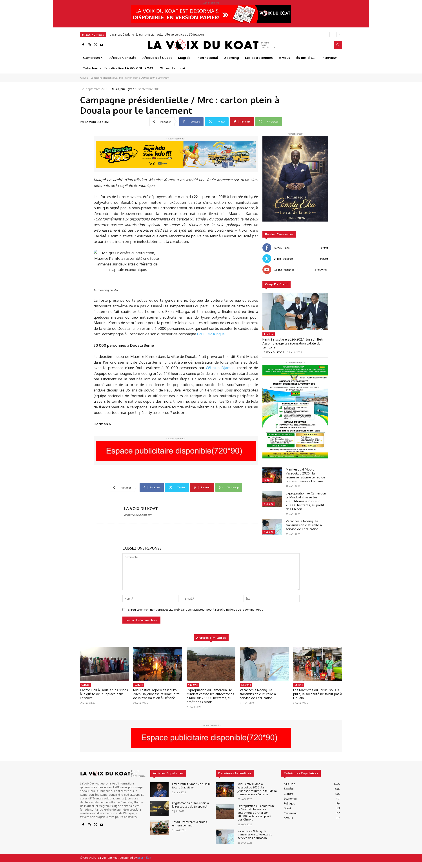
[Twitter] (95, 45)
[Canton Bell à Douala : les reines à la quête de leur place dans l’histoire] (104, 664)
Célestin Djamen (220, 367)
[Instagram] (89, 45)
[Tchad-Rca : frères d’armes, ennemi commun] (159, 827)
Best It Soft (144, 857)
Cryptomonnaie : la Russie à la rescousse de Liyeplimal (190, 804)
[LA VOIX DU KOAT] (109, 512)
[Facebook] (83, 45)
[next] (339, 34)
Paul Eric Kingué (211, 334)
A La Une (268, 334)
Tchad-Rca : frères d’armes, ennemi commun (190, 823)
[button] (338, 45)
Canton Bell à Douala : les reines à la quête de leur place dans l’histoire (104, 694)
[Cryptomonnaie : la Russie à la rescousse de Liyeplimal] (159, 808)
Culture (268, 479)
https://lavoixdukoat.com (138, 514)
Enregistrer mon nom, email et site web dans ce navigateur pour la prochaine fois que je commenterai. (195, 609)
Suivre (324, 258)
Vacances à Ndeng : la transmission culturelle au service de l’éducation (305, 525)
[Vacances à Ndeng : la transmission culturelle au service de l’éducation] (272, 527)
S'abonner (321, 269)
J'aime (324, 247)
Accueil (84, 77)
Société (299, 684)
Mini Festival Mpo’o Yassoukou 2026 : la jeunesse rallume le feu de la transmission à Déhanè (305, 475)
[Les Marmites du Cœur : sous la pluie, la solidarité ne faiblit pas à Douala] (317, 664)
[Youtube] (101, 45)
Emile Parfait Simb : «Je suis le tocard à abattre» (191, 785)
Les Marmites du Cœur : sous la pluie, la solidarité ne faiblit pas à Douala (162, 34)
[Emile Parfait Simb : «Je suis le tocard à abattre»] (159, 789)
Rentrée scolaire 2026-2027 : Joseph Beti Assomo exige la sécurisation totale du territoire (292, 343)
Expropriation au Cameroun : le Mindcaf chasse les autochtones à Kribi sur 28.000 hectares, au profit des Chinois (306, 501)
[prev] (332, 34)
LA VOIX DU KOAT (97, 122)
